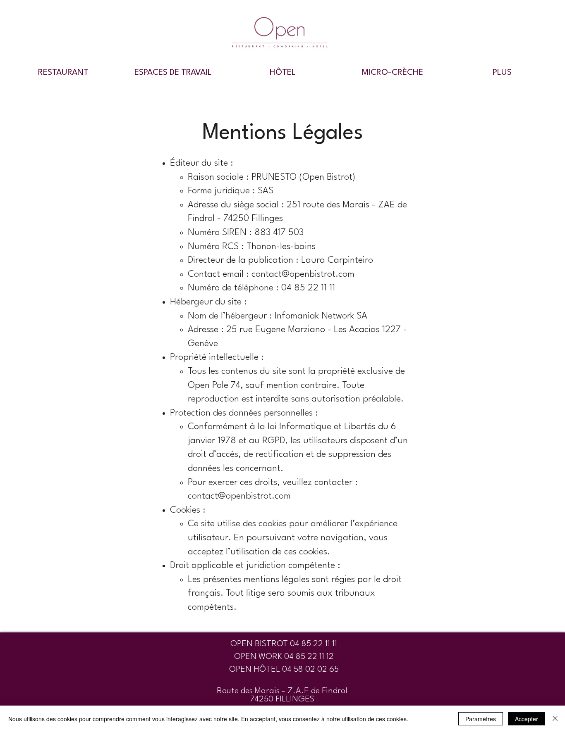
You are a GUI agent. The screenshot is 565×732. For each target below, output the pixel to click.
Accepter (526, 719)
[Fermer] (555, 718)
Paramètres (480, 719)
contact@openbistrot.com (302, 274)
